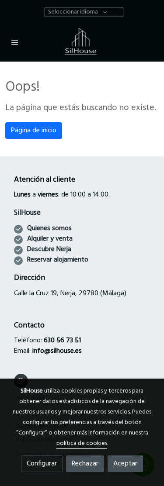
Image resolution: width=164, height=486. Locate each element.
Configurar (42, 463)
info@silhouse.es (57, 351)
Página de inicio (33, 130)
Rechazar (85, 463)
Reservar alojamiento (57, 259)
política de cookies (81, 443)
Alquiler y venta (50, 239)
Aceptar (125, 463)
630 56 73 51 (62, 340)
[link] (82, 42)
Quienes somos (49, 228)
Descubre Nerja (49, 249)
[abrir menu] (15, 42)
